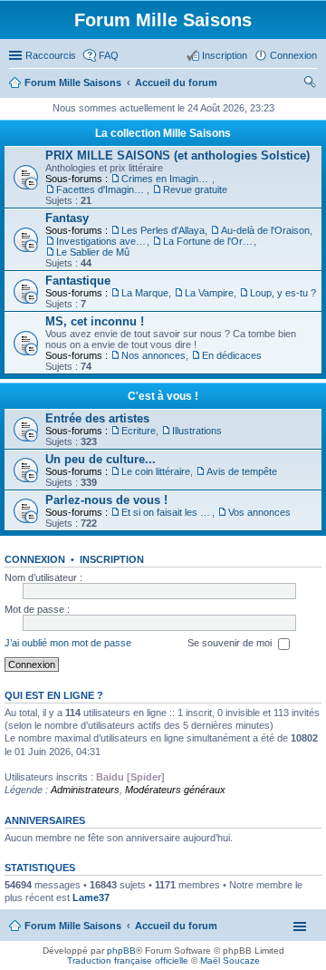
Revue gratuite (195, 189)
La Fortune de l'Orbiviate (208, 241)
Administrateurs (85, 789)
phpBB (121, 950)
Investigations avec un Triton (101, 241)
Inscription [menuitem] (224, 55)
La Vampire (209, 292)
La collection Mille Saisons (163, 133)
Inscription (112, 559)
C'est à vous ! (163, 396)
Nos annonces (153, 355)
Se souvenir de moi (230, 642)
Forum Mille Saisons (72, 925)
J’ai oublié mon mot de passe (68, 642)
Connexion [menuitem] (293, 55)
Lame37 (91, 897)
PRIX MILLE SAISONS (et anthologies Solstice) (177, 155)
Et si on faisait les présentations (166, 512)
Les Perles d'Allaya (163, 230)
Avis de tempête (241, 471)
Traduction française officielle (127, 960)
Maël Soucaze (230, 960)
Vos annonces (259, 512)
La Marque (144, 292)
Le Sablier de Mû (92, 252)
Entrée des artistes (97, 418)
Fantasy (67, 218)
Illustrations (197, 430)
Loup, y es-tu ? (283, 292)
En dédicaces (232, 355)
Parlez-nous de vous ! (106, 500)
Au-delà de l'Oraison (265, 230)
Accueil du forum (176, 925)
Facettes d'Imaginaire (101, 189)
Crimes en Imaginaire (166, 178)
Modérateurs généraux (175, 789)
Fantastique (77, 280)
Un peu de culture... (100, 459)
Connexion (35, 559)
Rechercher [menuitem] (309, 84)
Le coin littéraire (155, 471)
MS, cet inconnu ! (94, 321)
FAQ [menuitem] (109, 55)
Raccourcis (50, 55)
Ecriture (138, 430)
